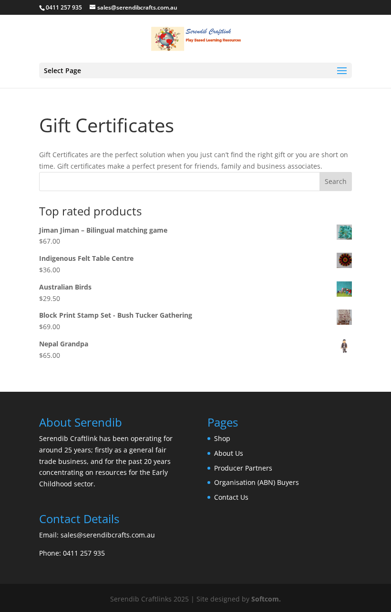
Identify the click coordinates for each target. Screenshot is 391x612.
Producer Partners (243, 467)
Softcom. (266, 598)
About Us (228, 453)
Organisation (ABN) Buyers (256, 482)
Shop (222, 438)
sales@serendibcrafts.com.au (108, 534)
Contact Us (231, 497)
